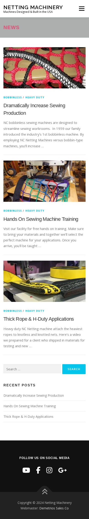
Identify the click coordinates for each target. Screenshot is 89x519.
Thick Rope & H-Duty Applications (38, 319)
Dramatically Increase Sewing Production (33, 395)
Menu (82, 8)
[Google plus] (62, 470)
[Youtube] (26, 470)
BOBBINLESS (12, 97)
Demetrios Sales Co (54, 508)
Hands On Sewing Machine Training (40, 219)
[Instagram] (49, 470)
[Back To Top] (45, 492)
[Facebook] (38, 470)
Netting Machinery (33, 7)
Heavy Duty (34, 97)
